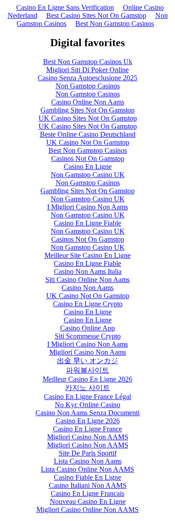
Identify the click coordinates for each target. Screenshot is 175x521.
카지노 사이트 (87, 387)
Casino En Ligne (88, 166)
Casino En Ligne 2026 (88, 421)
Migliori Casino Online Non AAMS (87, 509)
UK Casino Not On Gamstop (87, 142)
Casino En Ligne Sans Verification (65, 7)
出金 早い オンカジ (87, 361)
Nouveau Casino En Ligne (88, 501)
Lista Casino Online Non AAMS (87, 469)
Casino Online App (87, 328)
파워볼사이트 (87, 370)
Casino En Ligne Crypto (87, 304)
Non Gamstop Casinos (88, 86)
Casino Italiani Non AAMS (88, 485)
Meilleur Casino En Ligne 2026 (87, 379)
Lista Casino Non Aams (88, 461)
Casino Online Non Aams (87, 102)
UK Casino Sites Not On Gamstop (88, 118)
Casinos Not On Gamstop (87, 158)
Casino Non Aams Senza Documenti (87, 413)
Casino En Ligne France (87, 429)
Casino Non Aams (87, 287)
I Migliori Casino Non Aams (87, 207)
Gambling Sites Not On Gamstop (87, 110)
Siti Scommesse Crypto (88, 336)
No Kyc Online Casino (87, 404)
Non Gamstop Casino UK (88, 174)
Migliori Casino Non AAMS (87, 437)
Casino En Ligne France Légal (87, 396)
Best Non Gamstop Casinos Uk (87, 61)
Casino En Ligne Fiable (87, 223)
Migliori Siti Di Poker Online (87, 70)
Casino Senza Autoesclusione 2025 (87, 78)
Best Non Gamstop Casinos (114, 23)
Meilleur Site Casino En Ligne (87, 255)
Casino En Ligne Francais (87, 493)
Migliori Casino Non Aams (87, 352)
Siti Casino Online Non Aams (87, 279)
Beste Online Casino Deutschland (88, 134)
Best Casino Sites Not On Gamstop (96, 15)
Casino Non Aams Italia (88, 271)
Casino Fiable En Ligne (87, 477)
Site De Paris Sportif (88, 453)
